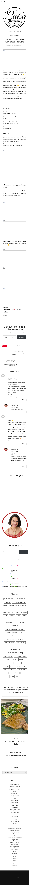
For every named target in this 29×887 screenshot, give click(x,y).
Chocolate (22, 622)
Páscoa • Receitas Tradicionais (14, 837)
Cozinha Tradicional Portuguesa (15, 629)
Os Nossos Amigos (14, 832)
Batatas (12, 615)
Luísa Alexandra (14, 405)
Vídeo (17, 676)
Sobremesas (14, 35)
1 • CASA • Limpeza (18, 609)
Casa (14, 811)
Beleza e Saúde (14, 793)
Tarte (14, 862)
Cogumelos (15, 625)
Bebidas (15, 791)
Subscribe (21, 337)
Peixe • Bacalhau (20, 666)
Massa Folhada (9, 663)
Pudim (14, 851)
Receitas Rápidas (14, 673)
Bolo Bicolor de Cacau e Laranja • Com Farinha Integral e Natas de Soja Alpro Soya (15, 689)
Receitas (14, 853)
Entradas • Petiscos (14, 819)
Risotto (14, 856)
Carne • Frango (9, 619)
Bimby (18, 615)
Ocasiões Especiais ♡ (14, 830)
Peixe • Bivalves (14, 844)
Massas (17, 663)
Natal (23, 663)
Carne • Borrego (14, 802)
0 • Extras (7, 602)
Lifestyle (14, 823)
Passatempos (14, 839)
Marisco (21, 659)
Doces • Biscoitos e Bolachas (15, 639)
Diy (14, 814)
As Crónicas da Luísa (14, 789)
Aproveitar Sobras (21, 612)
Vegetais (14, 865)
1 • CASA (9, 609)
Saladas (23, 673)
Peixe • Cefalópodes (9, 669)
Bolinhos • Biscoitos (15, 752)
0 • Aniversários (8, 598)
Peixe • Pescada (21, 669)
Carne (24, 615)
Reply (23, 399)
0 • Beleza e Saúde (21, 598)
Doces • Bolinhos (9, 642)
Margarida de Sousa (12, 376)
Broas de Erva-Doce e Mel (16, 755)
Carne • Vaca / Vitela (14, 809)
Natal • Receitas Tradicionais (14, 828)
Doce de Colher (14, 816)
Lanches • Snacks (14, 821)
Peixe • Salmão (14, 849)
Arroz (5, 615)
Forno (7, 659)
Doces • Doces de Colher (15, 652)
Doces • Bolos (21, 642)
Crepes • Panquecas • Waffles (15, 632)
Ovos (6, 666)
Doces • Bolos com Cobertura (15, 646)
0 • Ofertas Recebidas (19, 602)
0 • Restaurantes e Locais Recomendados (14, 605)
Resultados (14, 855)
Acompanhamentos (8, 612)
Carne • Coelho (14, 805)
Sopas (12, 676)
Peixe (11, 666)
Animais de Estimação (14, 786)
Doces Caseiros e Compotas (14, 818)
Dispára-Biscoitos (15, 636)
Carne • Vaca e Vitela (10, 622)
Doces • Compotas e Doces (15, 649)
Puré (5, 673)
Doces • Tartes (8, 656)
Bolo (15, 684)
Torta (14, 863)
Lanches (14, 659)
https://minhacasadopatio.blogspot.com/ (16, 396)
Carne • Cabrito (14, 804)
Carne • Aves (14, 800)
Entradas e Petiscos (20, 656)
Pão (14, 835)
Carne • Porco (20, 619)
